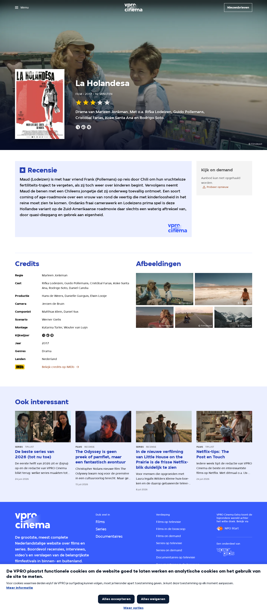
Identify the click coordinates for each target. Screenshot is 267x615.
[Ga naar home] (133, 7)
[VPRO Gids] (225, 552)
